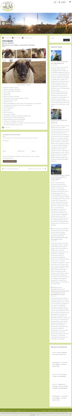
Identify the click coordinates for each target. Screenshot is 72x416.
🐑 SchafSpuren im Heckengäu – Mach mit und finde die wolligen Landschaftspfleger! (60, 386)
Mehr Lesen (53, 161)
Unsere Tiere (7, 127)
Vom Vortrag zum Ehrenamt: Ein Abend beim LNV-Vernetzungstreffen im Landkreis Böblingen (60, 177)
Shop (64, 411)
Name (4, 151)
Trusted (18, 411)
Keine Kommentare (28, 37)
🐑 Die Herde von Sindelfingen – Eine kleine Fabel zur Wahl (59, 364)
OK (38, 415)
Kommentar (6, 140)
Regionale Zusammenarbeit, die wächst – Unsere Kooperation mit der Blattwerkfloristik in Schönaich (60, 292)
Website (33, 151)
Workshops (59, 411)
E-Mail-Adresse (21, 151)
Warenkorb (68, 411)
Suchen (52, 38)
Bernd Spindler (17, 37)
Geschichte (44, 411)
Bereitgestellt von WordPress (7, 411)
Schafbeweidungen (51, 411)
